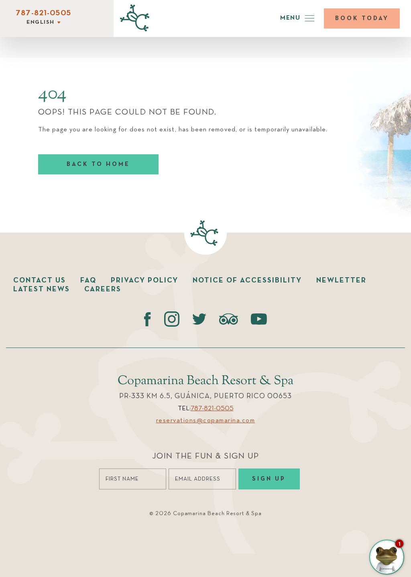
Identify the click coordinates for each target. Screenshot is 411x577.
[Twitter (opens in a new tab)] (199, 319)
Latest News (41, 289)
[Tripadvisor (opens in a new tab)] (228, 319)
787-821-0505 (43, 13)
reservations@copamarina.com (205, 420)
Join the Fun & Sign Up (205, 456)
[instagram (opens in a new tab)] (171, 319)
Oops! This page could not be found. (127, 112)
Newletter (341, 280)
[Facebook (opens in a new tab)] (147, 319)
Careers (102, 289)
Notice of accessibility (247, 280)
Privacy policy (144, 280)
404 (52, 94)
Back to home (98, 164)
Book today (362, 18)
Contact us (39, 280)
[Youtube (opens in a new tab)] (259, 319)
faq (88, 280)
